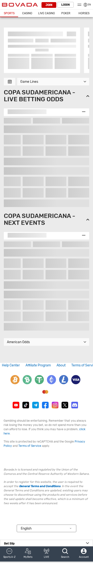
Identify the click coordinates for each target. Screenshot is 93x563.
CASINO (27, 13)
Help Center (11, 365)
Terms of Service (29, 446)
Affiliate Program (38, 365)
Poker (65, 13)
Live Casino (46, 13)
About (61, 365)
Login (65, 4)
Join (49, 5)
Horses (83, 13)
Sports (9, 13)
